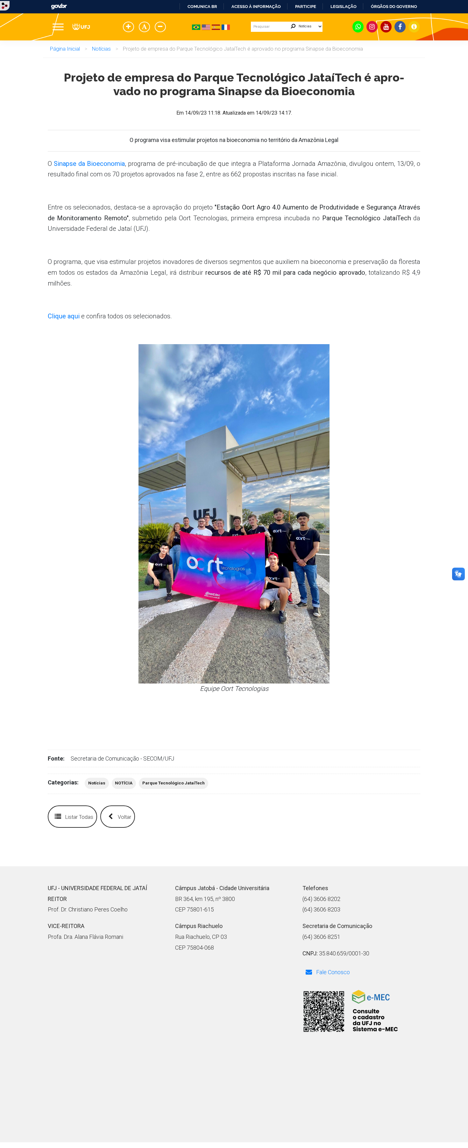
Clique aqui (64, 316)
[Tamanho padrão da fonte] (145, 27)
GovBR (59, 7)
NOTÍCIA (123, 782)
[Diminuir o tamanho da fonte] (161, 27)
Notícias (101, 49)
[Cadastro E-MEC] (350, 1012)
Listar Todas (78, 817)
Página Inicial (65, 49)
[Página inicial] (81, 26)
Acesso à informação (256, 6)
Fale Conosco (332, 972)
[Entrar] (5, 5)
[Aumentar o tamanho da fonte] (129, 27)
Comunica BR (202, 6)
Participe (305, 6)
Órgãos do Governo (394, 6)
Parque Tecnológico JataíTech (173, 782)
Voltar (124, 817)
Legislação (343, 6)
